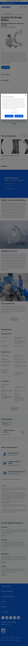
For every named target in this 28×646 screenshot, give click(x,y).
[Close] (25, 95)
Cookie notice (14, 108)
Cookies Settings (13, 112)
